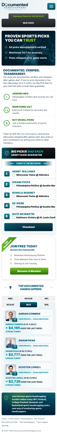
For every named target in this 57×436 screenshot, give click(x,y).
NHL (47, 304)
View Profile (25, 319)
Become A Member (29, 271)
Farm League (42, 422)
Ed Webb (18, 203)
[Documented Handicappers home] (23, 6)
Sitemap (5, 425)
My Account (39, 418)
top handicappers (29, 134)
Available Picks (40, 319)
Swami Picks (21, 182)
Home (4, 418)
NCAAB (28, 298)
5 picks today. (13, 358)
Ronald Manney (23, 192)
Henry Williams (23, 171)
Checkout (28, 227)
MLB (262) (28, 23)
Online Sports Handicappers (20, 418)
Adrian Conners (29, 314)
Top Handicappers (27, 422)
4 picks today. (13, 331)
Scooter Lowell (30, 367)
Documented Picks (10, 422)
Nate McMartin (23, 214)
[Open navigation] (51, 6)
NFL (47, 298)
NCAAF (10, 304)
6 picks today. (13, 385)
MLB (28, 304)
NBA (10, 298)
